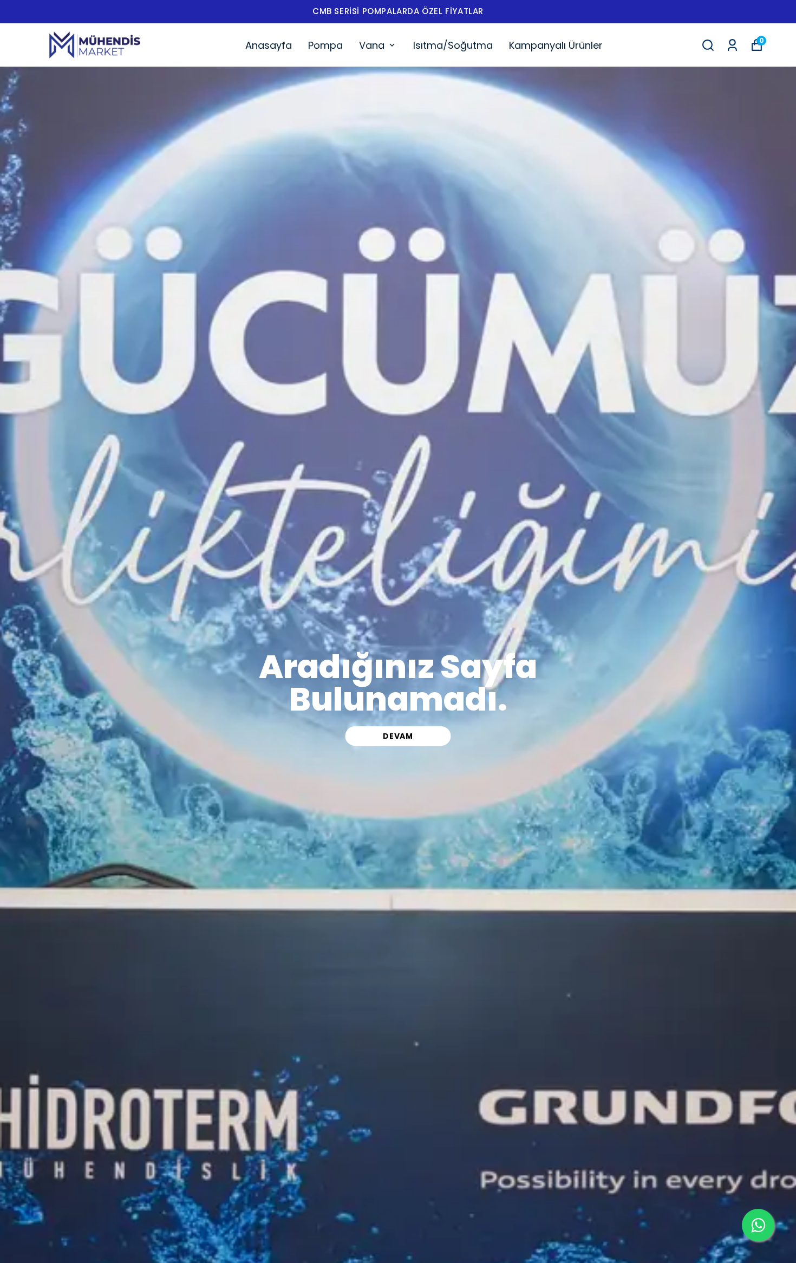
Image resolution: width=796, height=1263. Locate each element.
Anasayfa (268, 45)
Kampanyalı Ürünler (556, 45)
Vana (371, 45)
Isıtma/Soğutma (453, 45)
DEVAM (398, 736)
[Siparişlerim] (732, 45)
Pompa (325, 45)
